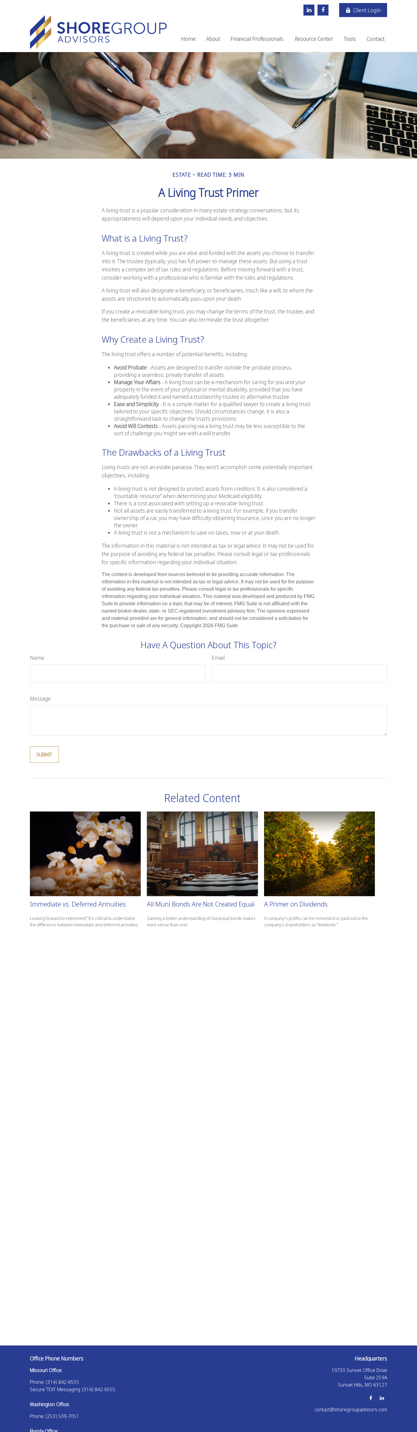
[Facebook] (322, 10)
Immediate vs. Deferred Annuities (78, 903)
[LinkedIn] (308, 10)
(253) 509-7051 (62, 1416)
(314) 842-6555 (62, 1382)
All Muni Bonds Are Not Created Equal (201, 903)
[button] (188, 38)
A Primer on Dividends (296, 903)
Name (37, 657)
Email (218, 657)
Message (40, 698)
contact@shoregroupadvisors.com (351, 1409)
